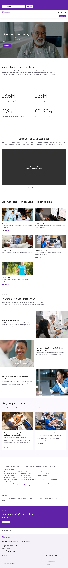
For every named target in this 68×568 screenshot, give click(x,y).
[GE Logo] (6, 12)
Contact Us (15, 541)
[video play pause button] (4, 183)
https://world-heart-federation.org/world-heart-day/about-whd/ (20, 485)
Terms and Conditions (58, 563)
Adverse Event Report (25, 541)
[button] (55, 12)
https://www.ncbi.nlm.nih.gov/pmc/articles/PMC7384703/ (18, 477)
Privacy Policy (49, 563)
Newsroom (4, 541)
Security (48, 564)
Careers (10, 541)
